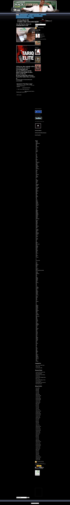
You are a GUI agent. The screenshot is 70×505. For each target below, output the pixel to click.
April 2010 (37, 404)
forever (37, 238)
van (36, 175)
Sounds (32, 17)
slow (36, 330)
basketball (37, 187)
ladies (37, 164)
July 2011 (37, 423)
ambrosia (37, 184)
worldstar (37, 357)
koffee (37, 277)
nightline (37, 301)
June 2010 (37, 407)
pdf (36, 171)
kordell (37, 278)
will (36, 353)
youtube (37, 361)
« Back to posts (18, 94)
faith (36, 231)
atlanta (37, 150)
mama (37, 286)
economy (37, 226)
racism (37, 312)
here (36, 252)
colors (37, 157)
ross (36, 173)
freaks (37, 239)
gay (36, 241)
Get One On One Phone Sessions (40, 132)
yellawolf (37, 358)
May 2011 (37, 421)
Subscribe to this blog (40, 27)
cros (36, 208)
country (37, 207)
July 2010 (37, 408)
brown (37, 149)
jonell (36, 269)
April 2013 (37, 450)
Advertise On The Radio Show (24, 14)
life (36, 283)
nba (36, 298)
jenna (36, 265)
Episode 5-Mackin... (30, 91)
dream (37, 222)
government (37, 244)
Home (17, 14)
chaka (37, 201)
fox (36, 158)
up (36, 346)
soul (36, 334)
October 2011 (38, 427)
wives (37, 355)
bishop (37, 188)
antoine (37, 185)
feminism (37, 233)
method (37, 291)
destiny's (37, 214)
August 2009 (38, 394)
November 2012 (38, 444)
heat (36, 251)
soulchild (37, 174)
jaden (36, 263)
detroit (37, 215)
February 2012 (38, 432)
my (36, 295)
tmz (36, 342)
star (36, 335)
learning (37, 282)
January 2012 (38, 431)
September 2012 (38, 441)
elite (36, 145)
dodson (37, 220)
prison (37, 309)
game (37, 151)
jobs (36, 266)
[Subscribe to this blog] (36, 28)
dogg (36, 221)
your (36, 360)
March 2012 (37, 434)
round (37, 319)
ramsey (37, 313)
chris (36, 156)
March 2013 (37, 449)
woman (37, 356)
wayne (37, 176)
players (37, 306)
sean (36, 322)
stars (36, 336)
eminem (37, 229)
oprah (37, 170)
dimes (37, 217)
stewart (37, 339)
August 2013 (38, 455)
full (36, 240)
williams (37, 354)
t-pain (37, 340)
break (37, 195)
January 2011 (38, 416)
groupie (37, 246)
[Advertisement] (40, 482)
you (36, 359)
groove (37, 245)
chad (36, 200)
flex (36, 235)
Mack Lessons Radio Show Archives (23, 89)
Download (18, 86)
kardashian (37, 273)
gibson (37, 242)
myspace (37, 166)
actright (37, 180)
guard (37, 248)
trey (36, 345)
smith (37, 331)
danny (37, 212)
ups (36, 347)
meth (36, 290)
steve (37, 338)
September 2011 (38, 426)
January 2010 (38, 400)
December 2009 (38, 399)
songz (37, 333)
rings (36, 317)
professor (37, 310)
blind (36, 191)
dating (37, 142)
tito (36, 341)
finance (37, 234)
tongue (37, 343)
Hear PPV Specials (43, 14)
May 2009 (37, 390)
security (37, 323)
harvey (37, 250)
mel (36, 289)
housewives (37, 162)
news (36, 167)
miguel (37, 293)
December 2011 (38, 430)
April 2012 (37, 435)
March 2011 (37, 418)
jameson (37, 264)
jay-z (36, 163)
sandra (37, 321)
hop (36, 161)
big (36, 155)
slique (37, 329)
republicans (37, 316)
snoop (37, 332)
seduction (37, 324)
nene (36, 299)
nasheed (37, 146)
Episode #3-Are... (21, 92)
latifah (37, 280)
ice (36, 258)
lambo (37, 279)
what (36, 352)
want (36, 350)
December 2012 (38, 445)
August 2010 (38, 409)
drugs (37, 223)
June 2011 (37, 422)
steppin (37, 337)
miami (37, 292)
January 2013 (38, 446)
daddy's (37, 210)
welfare (37, 351)
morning (37, 294)
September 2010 (38, 411)
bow (36, 194)
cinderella (37, 204)
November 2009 (38, 398)
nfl (36, 300)
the (36, 148)
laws (36, 281)
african (37, 181)
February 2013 (38, 448)
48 (36, 177)
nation (37, 297)
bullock (37, 196)
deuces (37, 216)
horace (37, 255)
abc (36, 179)
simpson (37, 328)
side (36, 327)
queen (37, 311)
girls (36, 243)
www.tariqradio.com (22, 69)
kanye (37, 272)
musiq (37, 165)
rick (36, 172)
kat (36, 274)
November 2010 (38, 413)
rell (36, 315)
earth (36, 225)
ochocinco (37, 168)
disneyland (37, 218)
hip (36, 160)
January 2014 (38, 459)
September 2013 (38, 457)
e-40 (36, 224)
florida (37, 236)
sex (36, 147)
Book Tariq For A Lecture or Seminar (34, 14)
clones (37, 205)
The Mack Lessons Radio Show (21, 12)
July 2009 (37, 393)
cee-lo (37, 199)
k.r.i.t (36, 271)
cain (36, 198)
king (36, 276)
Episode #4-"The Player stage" (24, 84)
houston (37, 257)
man (36, 154)
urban (37, 348)
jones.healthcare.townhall (40, 270)
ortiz (36, 304)
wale (36, 349)
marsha (37, 288)
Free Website (34, 503)
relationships (38, 143)
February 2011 (38, 417)
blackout (37, 190)
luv (36, 285)
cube (36, 209)
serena (37, 325)
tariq (36, 144)
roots (36, 318)
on (36, 169)
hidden (37, 159)
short (36, 326)
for (36, 237)
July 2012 (37, 439)
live (36, 284)
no (36, 302)
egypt (37, 227)
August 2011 (38, 425)
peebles (37, 305)
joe (36, 267)
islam (36, 262)
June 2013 (37, 453)
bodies (37, 193)
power (37, 308)
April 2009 (37, 389)
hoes (36, 254)
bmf (36, 192)
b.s (36, 186)
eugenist (37, 230)
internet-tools (38, 260)
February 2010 (38, 402)
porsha (37, 307)
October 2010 (38, 412)
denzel (37, 213)
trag (36, 344)
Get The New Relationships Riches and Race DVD (23, 17)
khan (36, 275)
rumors (37, 320)
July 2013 (37, 454)
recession (37, 314)
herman (37, 253)
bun (36, 197)
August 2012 (38, 440)
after (36, 182)
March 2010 (37, 403)
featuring (37, 232)
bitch (36, 189)
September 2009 (38, 395)
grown (37, 247)
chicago (37, 203)
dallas (37, 211)
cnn (36, 206)
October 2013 (38, 458)
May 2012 (37, 436)
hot (36, 256)
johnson (37, 268)
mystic (37, 296)
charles (37, 202)
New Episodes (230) (39, 367)
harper (37, 249)
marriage (37, 287)
